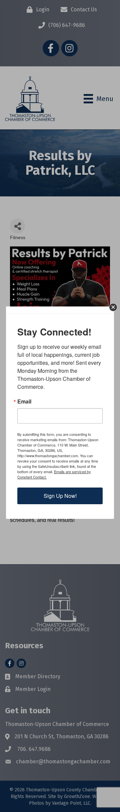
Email (24, 401)
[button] (113, 307)
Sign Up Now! (60, 496)
